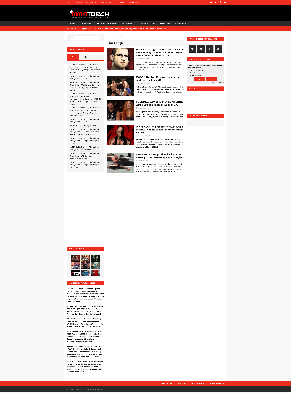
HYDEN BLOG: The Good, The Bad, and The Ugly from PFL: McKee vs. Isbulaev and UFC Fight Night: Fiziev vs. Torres (84, 131)
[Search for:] (85, 38)
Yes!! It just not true (196, 70)
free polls (221, 82)
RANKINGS (79, 2)
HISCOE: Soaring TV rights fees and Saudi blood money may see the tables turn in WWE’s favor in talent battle (160, 52)
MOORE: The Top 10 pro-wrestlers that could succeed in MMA (158, 79)
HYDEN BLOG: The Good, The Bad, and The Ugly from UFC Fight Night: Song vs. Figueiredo (84, 164)
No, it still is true (195, 73)
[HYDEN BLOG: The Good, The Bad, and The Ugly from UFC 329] (95, 265)
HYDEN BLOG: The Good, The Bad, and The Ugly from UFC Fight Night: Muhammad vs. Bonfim (84, 155)
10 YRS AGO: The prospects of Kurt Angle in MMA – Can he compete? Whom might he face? (159, 129)
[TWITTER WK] (216, 2)
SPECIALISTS (165, 24)
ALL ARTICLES (71, 24)
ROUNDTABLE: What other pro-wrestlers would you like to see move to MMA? (159, 103)
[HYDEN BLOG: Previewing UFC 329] (75, 273)
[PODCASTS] (225, 2)
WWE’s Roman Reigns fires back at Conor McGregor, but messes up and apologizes (160, 156)
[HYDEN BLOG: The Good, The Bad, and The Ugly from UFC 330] (85, 258)
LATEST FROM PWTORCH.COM (83, 283)
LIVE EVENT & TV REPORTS (106, 24)
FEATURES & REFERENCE (146, 24)
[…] (146, 70)
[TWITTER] (211, 2)
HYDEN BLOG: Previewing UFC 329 (83, 125)
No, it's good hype (195, 75)
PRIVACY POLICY (166, 383)
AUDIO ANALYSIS (181, 24)
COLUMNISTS (127, 24)
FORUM (68, 2)
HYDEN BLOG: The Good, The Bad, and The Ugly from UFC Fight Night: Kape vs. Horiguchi (84, 140)
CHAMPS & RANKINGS (217, 383)
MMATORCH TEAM (134, 2)
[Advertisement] (84, 209)
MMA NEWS (86, 24)
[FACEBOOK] (220, 2)
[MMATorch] (90, 13)
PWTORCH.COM (91, 2)
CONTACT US (120, 2)
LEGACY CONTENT (106, 2)
